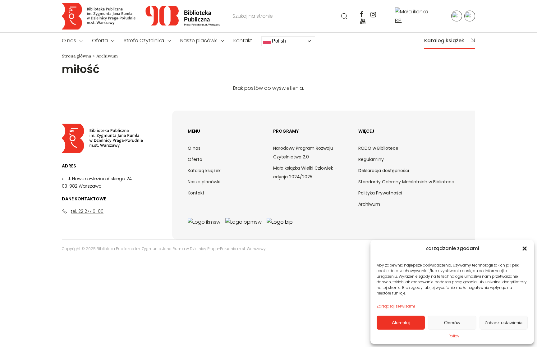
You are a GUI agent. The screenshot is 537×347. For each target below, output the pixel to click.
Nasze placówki (199, 40)
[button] (524, 248)
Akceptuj (401, 322)
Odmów (452, 322)
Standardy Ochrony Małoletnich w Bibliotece (406, 182)
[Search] (344, 16)
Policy (453, 336)
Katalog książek (444, 40)
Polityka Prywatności (380, 193)
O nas (69, 40)
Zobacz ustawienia (503, 322)
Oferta (100, 40)
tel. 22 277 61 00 (87, 211)
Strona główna (76, 56)
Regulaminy (371, 159)
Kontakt (242, 40)
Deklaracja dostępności (383, 170)
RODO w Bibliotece (378, 148)
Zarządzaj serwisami (396, 306)
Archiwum (369, 204)
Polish (278, 40)
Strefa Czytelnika (144, 40)
